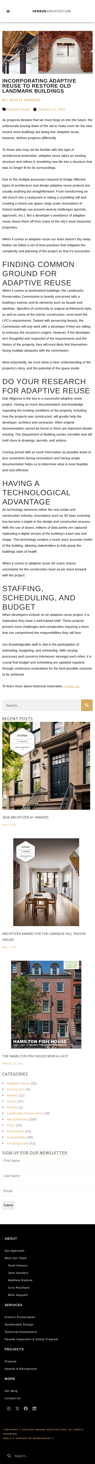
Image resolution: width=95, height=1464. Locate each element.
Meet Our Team (16, 1258)
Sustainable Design (19, 1324)
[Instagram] (9, 1408)
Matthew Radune (20, 1280)
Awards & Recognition (21, 1368)
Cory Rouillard (19, 1287)
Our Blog (11, 1391)
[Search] (87, 705)
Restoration (15, 1131)
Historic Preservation (20, 1317)
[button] (8, 11)
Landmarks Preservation (25, 1113)
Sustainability (16, 1137)
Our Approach (15, 1250)
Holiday (12, 1107)
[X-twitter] (17, 1408)
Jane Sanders (18, 1272)
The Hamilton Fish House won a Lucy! (35, 1056)
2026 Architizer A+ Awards (25, 817)
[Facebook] (26, 1408)
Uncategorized (18, 1143)
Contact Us (13, 1398)
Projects (11, 1361)
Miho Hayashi (18, 1295)
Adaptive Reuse (18, 109)
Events (12, 1101)
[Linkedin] (34, 1408)
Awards (12, 1095)
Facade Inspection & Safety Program (31, 1339)
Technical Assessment (21, 1332)
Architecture (16, 1089)
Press (11, 1125)
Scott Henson (18, 1265)
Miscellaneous (17, 1119)
